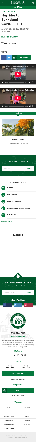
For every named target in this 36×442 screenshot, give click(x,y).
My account (15, 395)
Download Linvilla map (18, 379)
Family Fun (9, 412)
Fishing (10, 188)
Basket (13, 391)
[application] (18, 74)
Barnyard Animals (14, 201)
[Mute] (30, 82)
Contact (27, 424)
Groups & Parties (9, 428)
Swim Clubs (27, 407)
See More (18, 149)
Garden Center (9, 424)
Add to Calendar (10, 37)
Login (22, 395)
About (27, 412)
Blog (27, 416)
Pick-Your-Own (12, 195)
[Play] (3, 82)
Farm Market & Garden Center (18, 208)
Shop (8, 407)
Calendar (27, 420)
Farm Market (9, 420)
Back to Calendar (8, 12)
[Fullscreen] (33, 82)
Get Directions (18, 373)
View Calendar (5, 221)
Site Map (10, 437)
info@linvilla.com (18, 336)
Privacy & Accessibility (21, 437)
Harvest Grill (12, 215)
